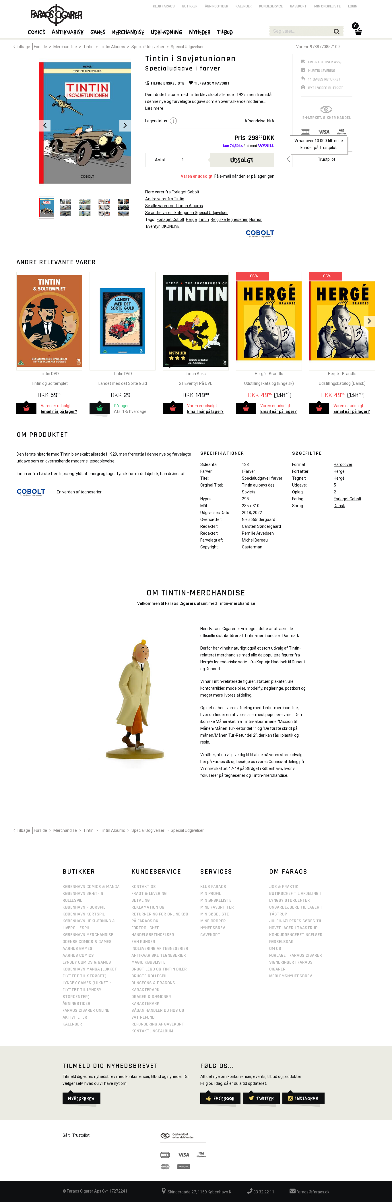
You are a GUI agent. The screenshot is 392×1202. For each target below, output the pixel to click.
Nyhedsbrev (212, 928)
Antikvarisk (68, 32)
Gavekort (298, 6)
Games (98, 32)
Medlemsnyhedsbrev (290, 976)
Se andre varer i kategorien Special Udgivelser (186, 212)
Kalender (244, 6)
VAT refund (143, 1017)
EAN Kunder (143, 942)
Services (216, 871)
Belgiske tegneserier (229, 219)
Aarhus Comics (78, 955)
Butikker (189, 6)
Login (352, 6)
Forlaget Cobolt (170, 219)
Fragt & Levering (149, 894)
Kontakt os (143, 887)
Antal (160, 160)
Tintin (88, 46)
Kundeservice (271, 6)
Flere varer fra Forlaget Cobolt (172, 192)
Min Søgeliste (214, 914)
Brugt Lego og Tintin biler (159, 969)
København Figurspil (84, 907)
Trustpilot (326, 159)
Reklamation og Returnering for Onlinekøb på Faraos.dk (159, 914)
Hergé (191, 219)
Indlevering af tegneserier (159, 949)
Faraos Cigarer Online (86, 1010)
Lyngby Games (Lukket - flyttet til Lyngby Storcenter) (87, 990)
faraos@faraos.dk (312, 1192)
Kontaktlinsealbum (152, 1031)
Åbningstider (216, 6)
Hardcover (343, 464)
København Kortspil (84, 914)
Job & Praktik (283, 887)
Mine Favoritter (217, 907)
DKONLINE (171, 226)
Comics (36, 32)
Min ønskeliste (327, 6)
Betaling (140, 900)
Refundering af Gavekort (157, 1024)
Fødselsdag (281, 942)
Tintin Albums (112, 46)
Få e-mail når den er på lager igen (244, 176)
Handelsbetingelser (152, 935)
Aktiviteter (75, 1017)
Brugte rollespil (149, 976)
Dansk (339, 505)
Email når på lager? (59, 411)
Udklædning (167, 32)
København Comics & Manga (91, 887)
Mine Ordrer (213, 921)
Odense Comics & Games (87, 942)
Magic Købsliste (148, 962)
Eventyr (153, 226)
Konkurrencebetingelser (296, 935)
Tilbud (225, 32)
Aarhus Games (77, 949)
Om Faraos (288, 871)
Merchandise (65, 46)
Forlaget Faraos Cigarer (295, 955)
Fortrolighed (145, 928)
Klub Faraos (164, 6)
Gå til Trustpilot (76, 1135)
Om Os (275, 949)
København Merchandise (88, 935)
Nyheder (200, 32)
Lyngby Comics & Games (87, 962)
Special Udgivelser (147, 46)
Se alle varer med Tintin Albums (174, 205)
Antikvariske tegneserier (158, 955)
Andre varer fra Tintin (164, 199)
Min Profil (210, 894)
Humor (255, 219)
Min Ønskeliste (216, 900)
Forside (40, 46)
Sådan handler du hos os (157, 1010)
